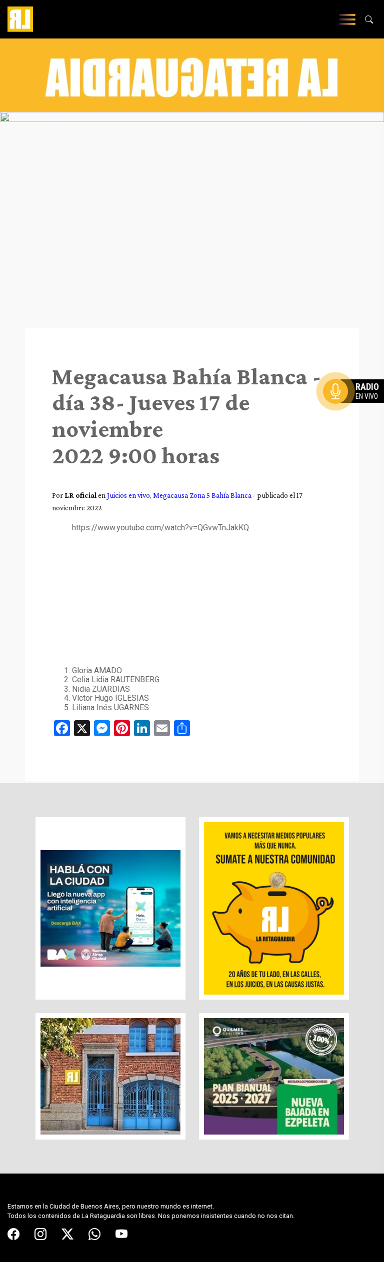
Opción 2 (356, 411)
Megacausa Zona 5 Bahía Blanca (202, 495)
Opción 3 (356, 415)
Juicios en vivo (128, 495)
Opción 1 (356, 407)
